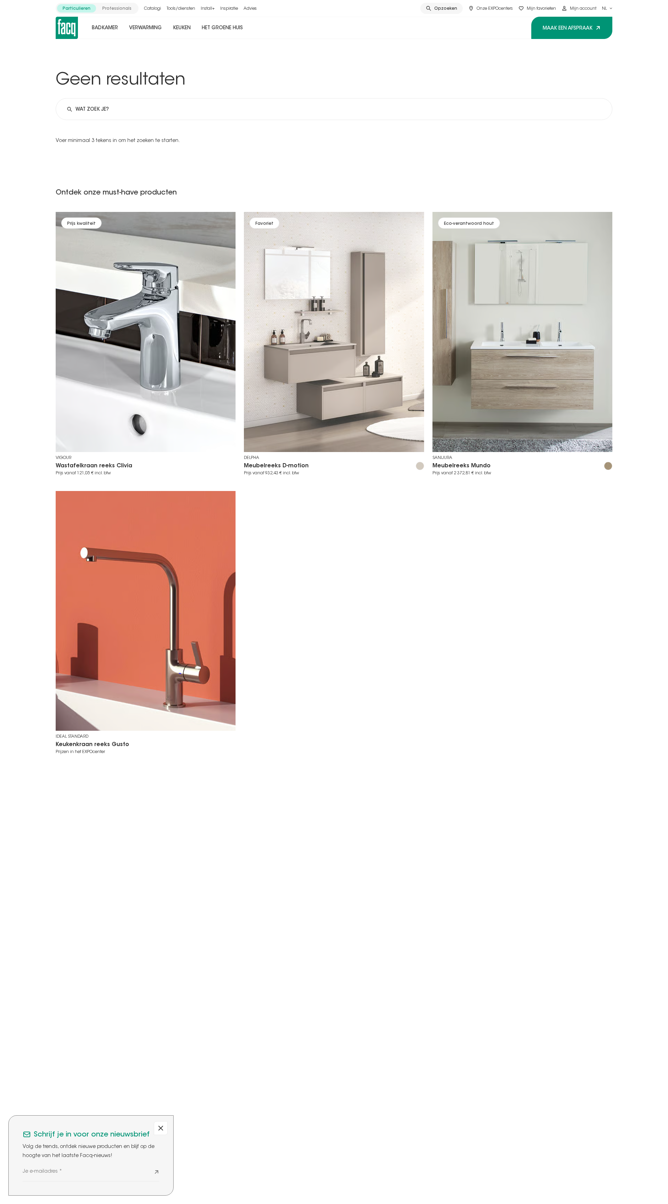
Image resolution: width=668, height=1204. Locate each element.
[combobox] (607, 8)
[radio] (76, 8)
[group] (97, 8)
